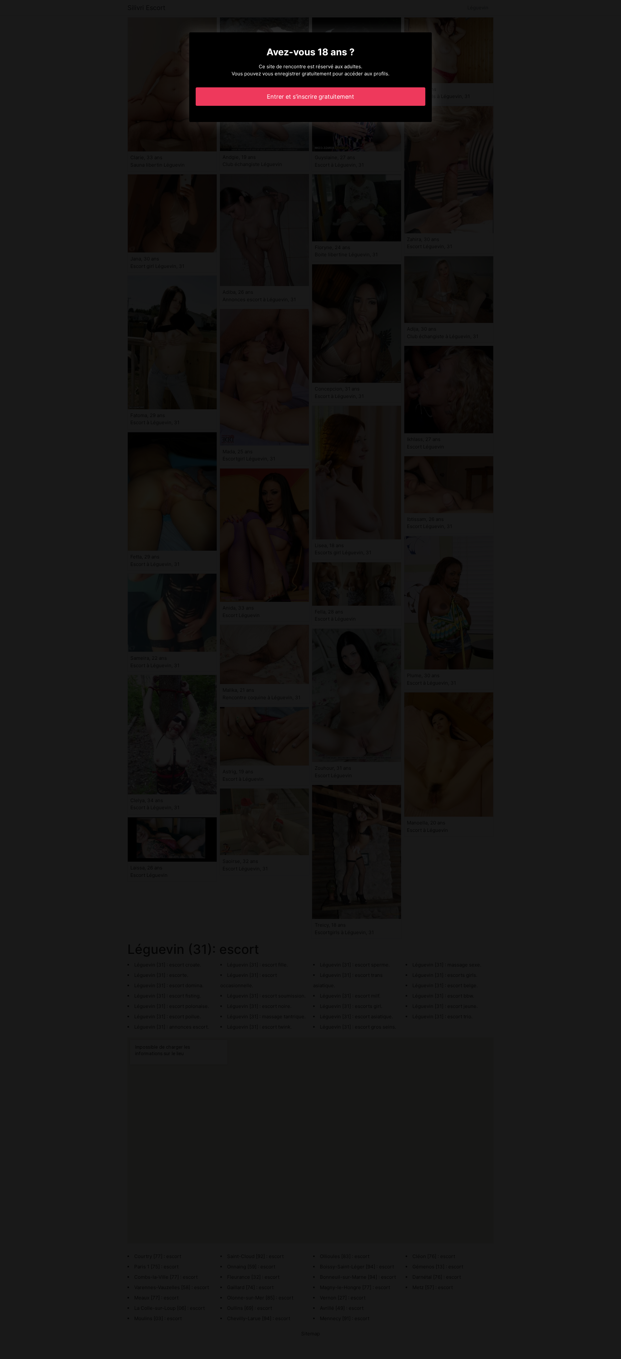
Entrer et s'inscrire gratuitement (310, 96)
